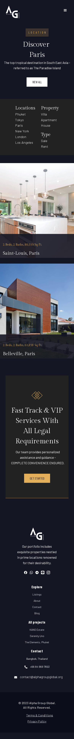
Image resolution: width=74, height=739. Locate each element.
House (45, 125)
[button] (65, 10)
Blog (37, 613)
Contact (37, 607)
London (20, 137)
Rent (44, 146)
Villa (44, 114)
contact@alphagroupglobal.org (41, 677)
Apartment (49, 120)
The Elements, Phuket (37, 642)
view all (37, 82)
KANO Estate (37, 629)
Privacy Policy (37, 721)
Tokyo (19, 120)
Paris (19, 125)
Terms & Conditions (37, 715)
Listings (37, 594)
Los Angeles (24, 142)
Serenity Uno (37, 636)
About (37, 600)
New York (22, 131)
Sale (44, 141)
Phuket (20, 114)
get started (37, 478)
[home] (13, 10)
